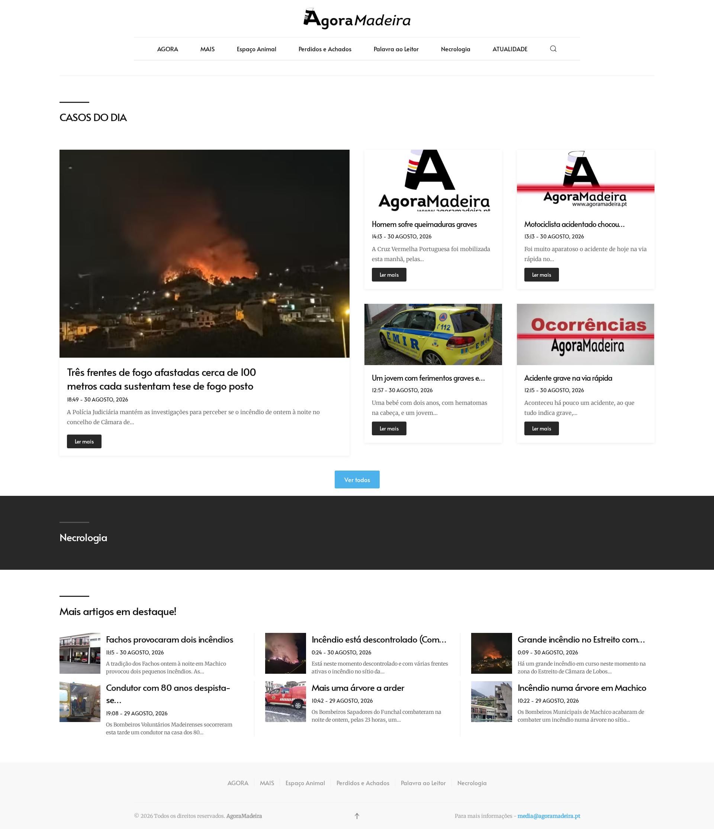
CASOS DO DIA (93, 117)
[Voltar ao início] (357, 18)
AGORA (167, 49)
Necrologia (455, 49)
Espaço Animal (256, 49)
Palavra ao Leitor (396, 49)
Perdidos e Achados (325, 49)
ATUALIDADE (510, 49)
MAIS (207, 49)
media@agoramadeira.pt (549, 816)
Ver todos (357, 479)
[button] (553, 49)
